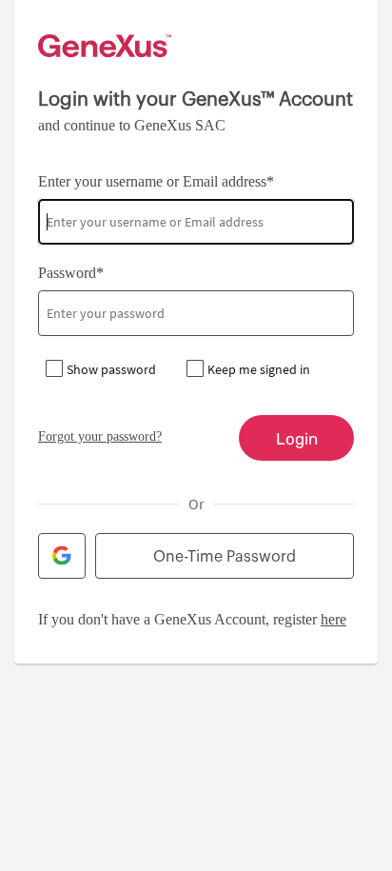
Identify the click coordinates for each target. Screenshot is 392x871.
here (333, 619)
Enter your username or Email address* (156, 181)
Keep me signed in (258, 369)
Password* (71, 273)
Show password (111, 369)
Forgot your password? (100, 436)
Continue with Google (62, 556)
